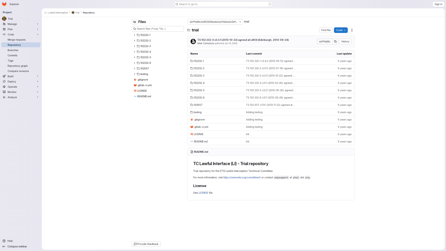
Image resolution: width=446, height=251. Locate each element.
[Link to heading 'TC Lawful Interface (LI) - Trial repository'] (270, 163)
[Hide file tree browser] (134, 22)
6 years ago (345, 60)
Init (247, 134)
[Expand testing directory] (134, 74)
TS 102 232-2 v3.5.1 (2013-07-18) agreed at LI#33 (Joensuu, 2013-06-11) (271, 68)
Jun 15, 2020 (231, 43)
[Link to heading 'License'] (208, 186)
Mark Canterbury (205, 43)
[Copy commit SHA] (335, 41)
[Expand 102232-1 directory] (134, 35)
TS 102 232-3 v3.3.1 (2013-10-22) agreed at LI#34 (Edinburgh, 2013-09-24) (243, 39)
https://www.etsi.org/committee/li (242, 177)
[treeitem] (158, 35)
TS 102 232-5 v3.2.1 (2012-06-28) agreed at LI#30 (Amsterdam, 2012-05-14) (271, 90)
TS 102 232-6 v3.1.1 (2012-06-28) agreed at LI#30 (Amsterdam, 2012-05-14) (271, 97)
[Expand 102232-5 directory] (134, 57)
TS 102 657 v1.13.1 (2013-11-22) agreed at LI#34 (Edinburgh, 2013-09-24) (271, 104)
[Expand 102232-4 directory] (134, 52)
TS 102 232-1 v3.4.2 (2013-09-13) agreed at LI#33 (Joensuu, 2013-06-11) (271, 60)
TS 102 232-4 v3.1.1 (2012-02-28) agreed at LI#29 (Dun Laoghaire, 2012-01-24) (271, 82)
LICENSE (203, 192)
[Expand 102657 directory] (134, 68)
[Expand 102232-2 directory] (134, 41)
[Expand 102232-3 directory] (134, 46)
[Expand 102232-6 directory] (134, 63)
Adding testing (254, 112)
